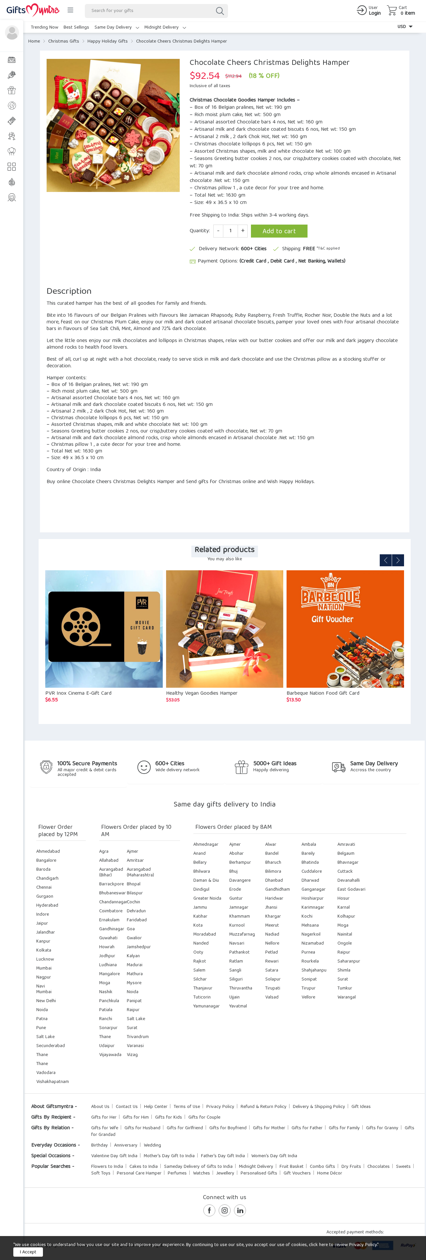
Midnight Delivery (162, 28)
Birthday (99, 1146)
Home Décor (329, 1173)
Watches (201, 1173)
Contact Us (127, 1107)
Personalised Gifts (259, 1173)
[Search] (220, 11)
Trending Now (44, 28)
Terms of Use (187, 1107)
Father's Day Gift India (223, 1156)
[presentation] (386, 560)
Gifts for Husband (142, 1128)
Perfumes (177, 1173)
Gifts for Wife (104, 1128)
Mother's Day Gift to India (169, 1156)
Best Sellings (76, 28)
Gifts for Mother (269, 1128)
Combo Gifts (322, 1167)
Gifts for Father (307, 1128)
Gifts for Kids (168, 1118)
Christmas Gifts (63, 41)
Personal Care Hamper (139, 1173)
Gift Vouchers (297, 1173)
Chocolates (378, 1167)
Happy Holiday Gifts (108, 41)
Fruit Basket (292, 1167)
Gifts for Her (103, 1118)
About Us (100, 1107)
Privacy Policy (220, 1107)
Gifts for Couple (204, 1118)
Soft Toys (100, 1173)
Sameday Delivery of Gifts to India (198, 1167)
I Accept (28, 1252)
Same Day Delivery (114, 28)
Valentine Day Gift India (114, 1156)
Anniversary (125, 1146)
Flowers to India (107, 1167)
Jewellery (225, 1173)
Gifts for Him (136, 1118)
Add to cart (279, 232)
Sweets (403, 1167)
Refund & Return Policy (264, 1107)
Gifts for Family (344, 1128)
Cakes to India (143, 1167)
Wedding (152, 1146)
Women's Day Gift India (274, 1156)
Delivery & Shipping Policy (319, 1107)
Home (34, 41)
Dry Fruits (351, 1167)
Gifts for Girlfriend (185, 1128)
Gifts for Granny (382, 1128)
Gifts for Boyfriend (228, 1128)
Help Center (155, 1107)
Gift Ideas (361, 1107)
